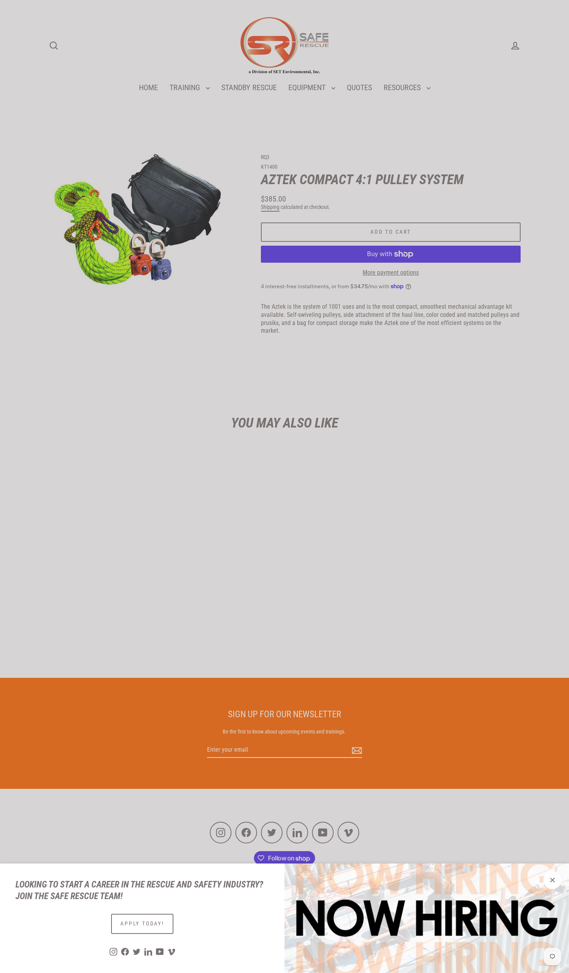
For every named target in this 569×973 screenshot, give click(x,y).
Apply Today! (142, 923)
